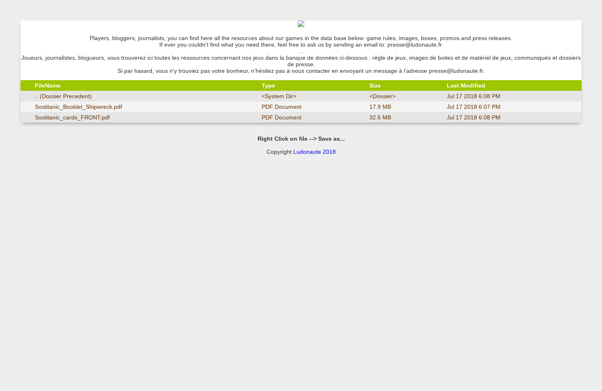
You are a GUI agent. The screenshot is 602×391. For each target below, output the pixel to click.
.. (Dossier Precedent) (63, 96)
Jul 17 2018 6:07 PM (473, 106)
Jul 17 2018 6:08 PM (473, 96)
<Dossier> (382, 96)
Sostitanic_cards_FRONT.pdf (72, 117)
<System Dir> (279, 96)
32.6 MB (380, 117)
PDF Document (281, 106)
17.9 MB (380, 106)
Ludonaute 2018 (314, 151)
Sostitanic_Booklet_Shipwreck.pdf (78, 106)
